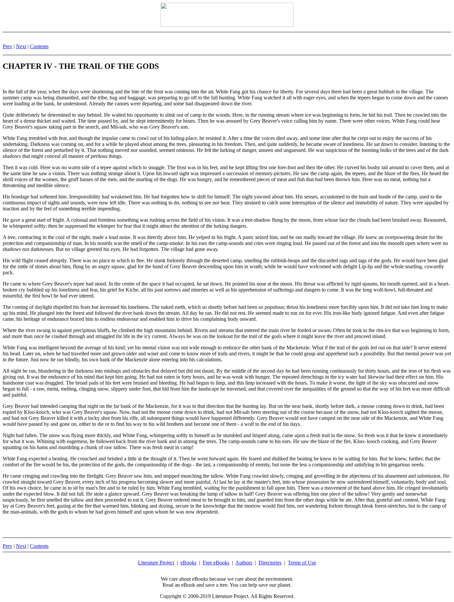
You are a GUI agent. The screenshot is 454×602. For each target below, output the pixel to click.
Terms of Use (302, 562)
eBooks (188, 562)
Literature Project (156, 562)
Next (21, 46)
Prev (7, 46)
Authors (243, 562)
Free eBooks (216, 562)
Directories (270, 562)
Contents (39, 46)
